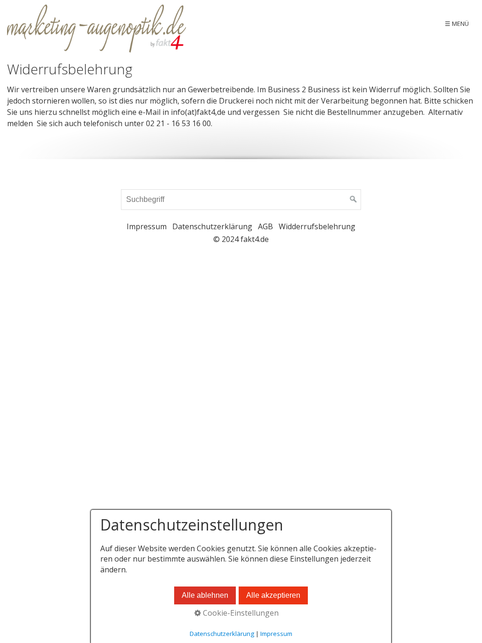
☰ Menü (457, 23)
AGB (265, 226)
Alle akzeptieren (273, 595)
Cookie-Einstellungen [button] (240, 613)
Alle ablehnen (205, 595)
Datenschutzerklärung (212, 226)
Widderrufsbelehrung (317, 226)
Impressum (147, 226)
